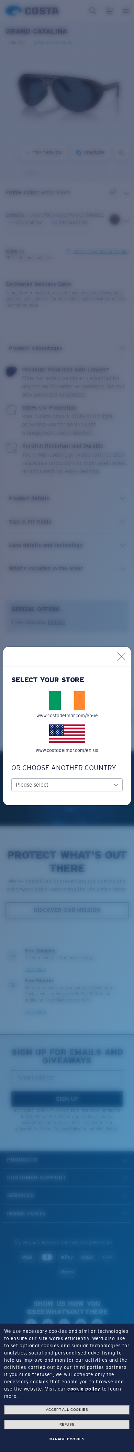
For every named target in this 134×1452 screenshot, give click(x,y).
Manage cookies (67, 1439)
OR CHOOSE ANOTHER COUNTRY (63, 767)
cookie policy (83, 1389)
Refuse (67, 1424)
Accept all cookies (67, 1409)
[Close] (121, 656)
